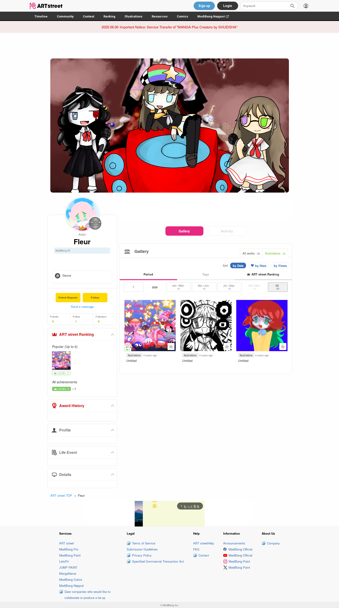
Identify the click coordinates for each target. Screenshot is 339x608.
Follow (95, 297)
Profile (65, 430)
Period (148, 274)
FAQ (196, 549)
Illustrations (133, 16)
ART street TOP (61, 495)
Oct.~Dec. (254, 287)
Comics (182, 16)
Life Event (68, 452)
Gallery (184, 231)
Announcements (234, 543)
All (277, 287)
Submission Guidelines (142, 549)
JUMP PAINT (68, 567)
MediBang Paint (70, 555)
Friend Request (67, 297)
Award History (71, 405)
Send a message (82, 306)
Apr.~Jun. (204, 287)
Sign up (204, 6)
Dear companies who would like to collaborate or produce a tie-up (87, 594)
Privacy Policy (142, 555)
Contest (88, 16)
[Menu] (306, 6)
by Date (238, 265)
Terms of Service (143, 543)
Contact (204, 555)
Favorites (171, 346)
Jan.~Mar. (178, 287)
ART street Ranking (76, 334)
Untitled (131, 360)
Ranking (109, 16)
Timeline (41, 16)
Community (65, 16)
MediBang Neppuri (215, 16)
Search (292, 6)
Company (273, 543)
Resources (160, 16)
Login (227, 6)
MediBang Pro (68, 549)
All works (251, 253)
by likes (260, 265)
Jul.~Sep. (229, 287)
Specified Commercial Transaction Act (158, 561)
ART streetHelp (203, 543)
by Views (280, 265)
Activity (227, 231)
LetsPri (64, 561)
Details (65, 474)
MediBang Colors (70, 579)
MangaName (67, 573)
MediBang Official (240, 549)
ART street (66, 543)
